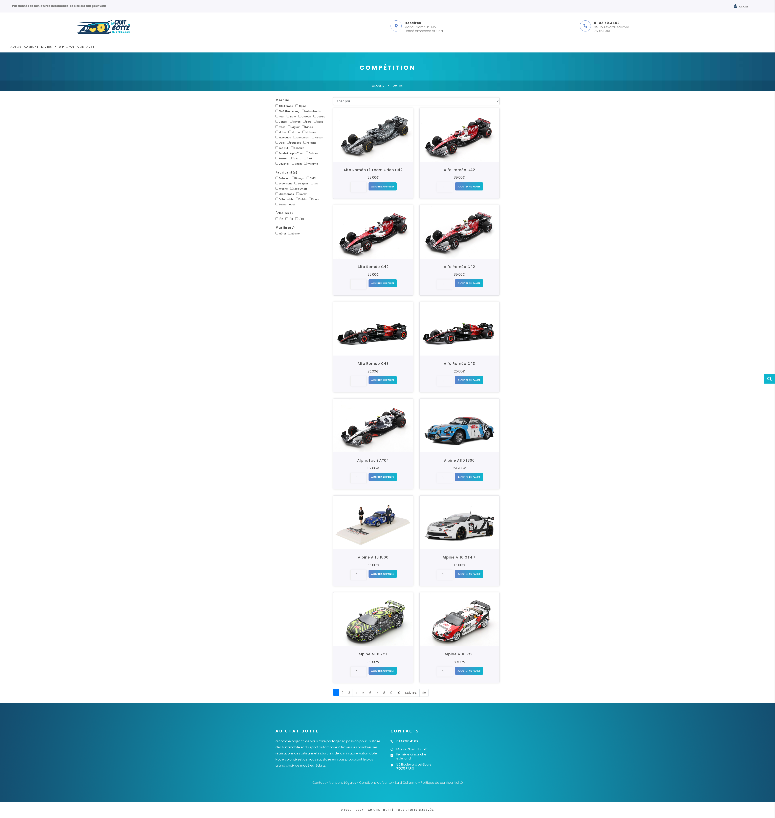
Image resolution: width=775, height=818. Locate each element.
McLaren (311, 132)
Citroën (306, 116)
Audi (281, 116)
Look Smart (300, 188)
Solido (303, 199)
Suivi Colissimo (406, 782)
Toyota (296, 158)
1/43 (301, 219)
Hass (320, 121)
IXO (316, 183)
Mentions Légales (342, 782)
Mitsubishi (302, 137)
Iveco (282, 127)
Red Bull (283, 148)
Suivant (411, 692)
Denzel (283, 121)
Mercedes (285, 137)
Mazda (296, 132)
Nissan (319, 137)
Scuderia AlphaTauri (291, 153)
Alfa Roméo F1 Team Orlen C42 (373, 169)
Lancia (309, 127)
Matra (282, 132)
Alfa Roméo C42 (459, 169)
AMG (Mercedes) (289, 111)
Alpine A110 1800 (459, 460)
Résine (295, 233)
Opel (282, 142)
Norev (303, 194)
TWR (309, 158)
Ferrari (297, 121)
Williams (312, 163)
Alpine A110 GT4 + (459, 557)
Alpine (302, 106)
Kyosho (283, 188)
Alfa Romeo (286, 106)
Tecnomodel (287, 204)
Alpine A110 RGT (373, 654)
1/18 (291, 219)
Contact (319, 782)
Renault (299, 148)
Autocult (284, 178)
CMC (313, 178)
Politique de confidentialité (442, 782)
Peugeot (295, 142)
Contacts (86, 47)
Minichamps (286, 194)
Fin (424, 692)
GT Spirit (303, 183)
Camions (31, 47)
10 (398, 692)
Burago (299, 178)
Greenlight (285, 183)
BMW (293, 116)
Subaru (313, 153)
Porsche (311, 142)
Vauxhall (284, 163)
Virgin (298, 163)
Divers (46, 47)
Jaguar (295, 127)
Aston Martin (313, 111)
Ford (308, 121)
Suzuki (283, 158)
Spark (315, 199)
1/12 (281, 219)
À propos (66, 47)
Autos (15, 47)
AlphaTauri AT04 (373, 460)
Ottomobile (286, 199)
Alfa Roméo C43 (373, 363)
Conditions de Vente (375, 782)
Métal (282, 233)
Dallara (321, 116)
